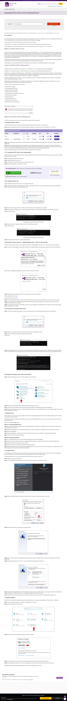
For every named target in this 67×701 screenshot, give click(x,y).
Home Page (6, 9)
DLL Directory (58, 6)
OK (30, 113)
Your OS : (10, 24)
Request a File (52, 6)
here (22, 158)
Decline (57, 698)
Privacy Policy (54, 175)
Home (49, 6)
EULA (51, 175)
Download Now (53, 24)
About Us (24, 695)
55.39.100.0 (7, 139)
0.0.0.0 (6, 136)
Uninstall (58, 175)
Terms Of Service (30, 695)
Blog (61, 6)
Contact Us (42, 695)
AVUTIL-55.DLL (12, 9)
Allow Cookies (46, 698)
